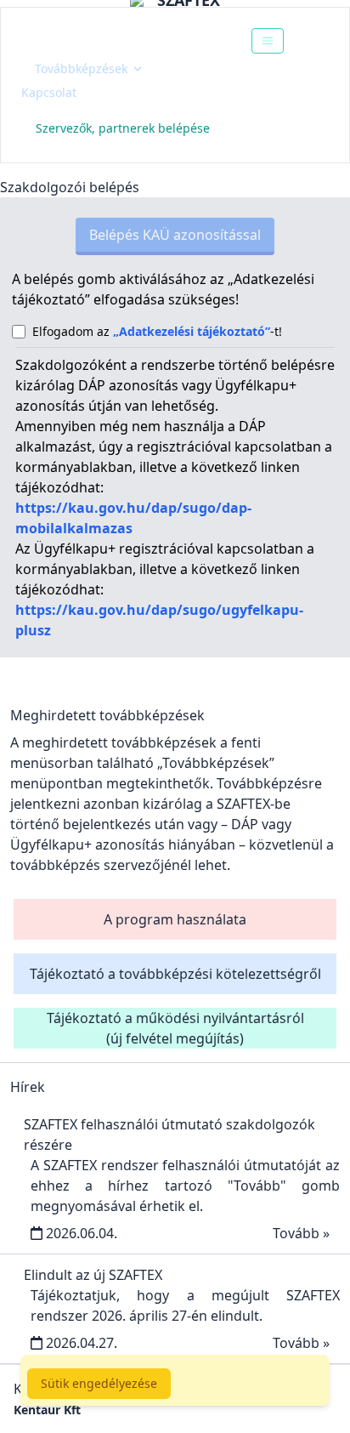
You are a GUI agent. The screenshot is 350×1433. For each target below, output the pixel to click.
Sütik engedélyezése (99, 1383)
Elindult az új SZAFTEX (93, 1274)
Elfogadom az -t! (157, 331)
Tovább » (301, 1233)
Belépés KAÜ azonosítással (175, 234)
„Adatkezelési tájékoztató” (191, 331)
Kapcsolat (48, 92)
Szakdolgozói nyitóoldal (116, 40)
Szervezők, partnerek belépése (123, 128)
